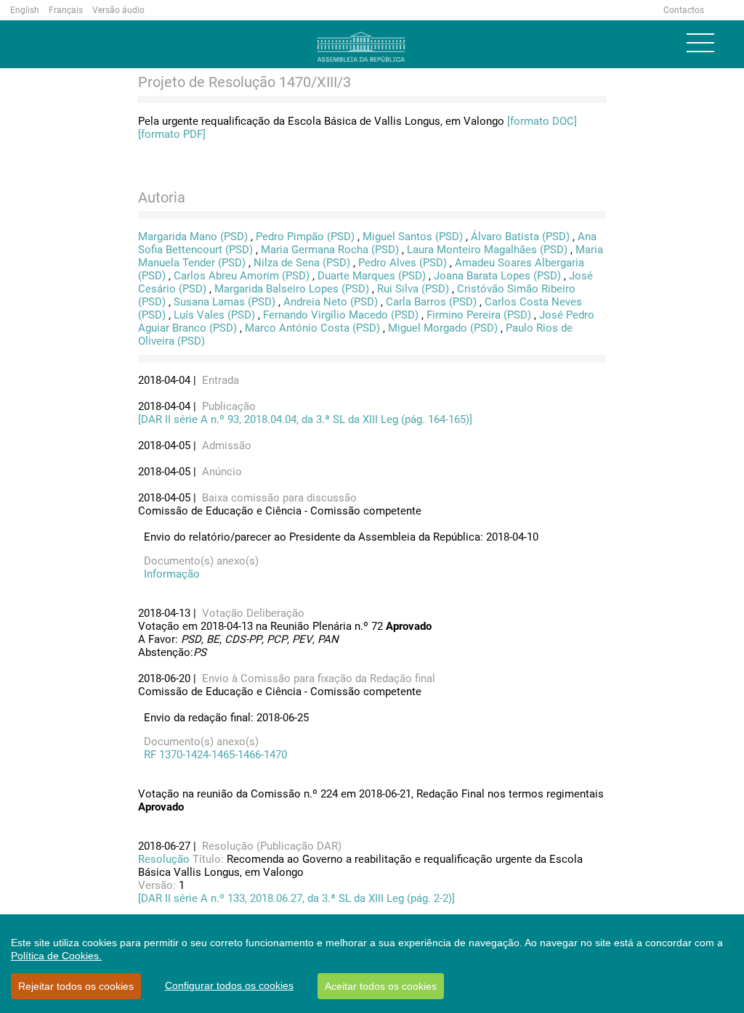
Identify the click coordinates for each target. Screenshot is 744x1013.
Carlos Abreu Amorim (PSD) (242, 275)
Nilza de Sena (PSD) (302, 262)
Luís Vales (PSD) (214, 314)
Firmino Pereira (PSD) (478, 314)
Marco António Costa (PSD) (312, 328)
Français (66, 10)
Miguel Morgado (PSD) (443, 328)
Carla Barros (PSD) (431, 301)
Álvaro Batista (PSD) (520, 236)
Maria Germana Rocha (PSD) (330, 249)
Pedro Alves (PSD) (402, 262)
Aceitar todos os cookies (381, 986)
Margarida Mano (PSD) (193, 236)
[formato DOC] (542, 121)
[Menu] (700, 43)
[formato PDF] (172, 134)
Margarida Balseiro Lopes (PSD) (291, 288)
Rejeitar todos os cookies (76, 986)
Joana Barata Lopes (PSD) (497, 275)
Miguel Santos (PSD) (413, 236)
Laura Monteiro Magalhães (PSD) (487, 249)
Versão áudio (118, 10)
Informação (169, 574)
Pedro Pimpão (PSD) (305, 236)
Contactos (683, 10)
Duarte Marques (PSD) (372, 275)
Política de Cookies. (56, 955)
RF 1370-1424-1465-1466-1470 (212, 754)
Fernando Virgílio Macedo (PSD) (340, 314)
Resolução (165, 859)
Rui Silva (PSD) (413, 288)
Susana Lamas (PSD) (224, 301)
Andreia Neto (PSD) (330, 301)
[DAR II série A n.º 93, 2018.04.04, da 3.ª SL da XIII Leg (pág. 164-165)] (305, 419)
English (24, 10)
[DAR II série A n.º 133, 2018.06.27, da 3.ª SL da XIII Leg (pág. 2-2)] (296, 898)
